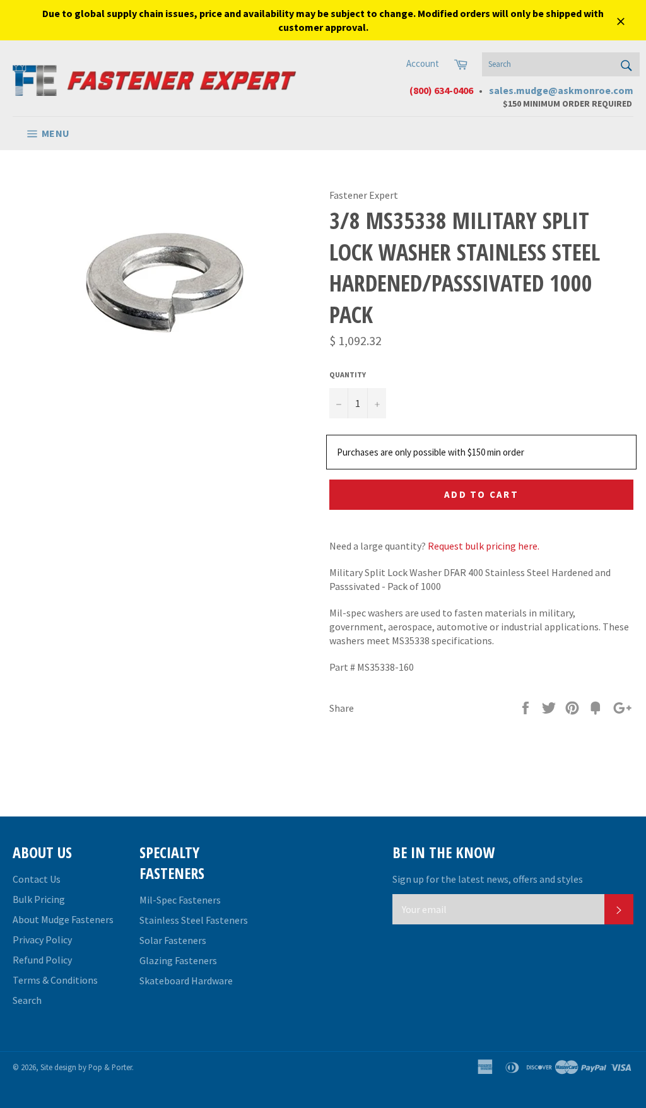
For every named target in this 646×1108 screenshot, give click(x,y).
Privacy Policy (42, 939)
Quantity (347, 374)
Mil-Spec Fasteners (180, 899)
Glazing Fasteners (178, 960)
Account (422, 63)
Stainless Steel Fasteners (193, 920)
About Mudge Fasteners (63, 919)
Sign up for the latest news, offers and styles (487, 879)
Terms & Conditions (55, 980)
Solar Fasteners (172, 940)
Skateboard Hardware (186, 980)
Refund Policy (42, 959)
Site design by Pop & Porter (86, 1067)
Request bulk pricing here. (483, 545)
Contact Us (37, 879)
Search (27, 1000)
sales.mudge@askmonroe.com (561, 90)
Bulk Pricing (39, 899)
